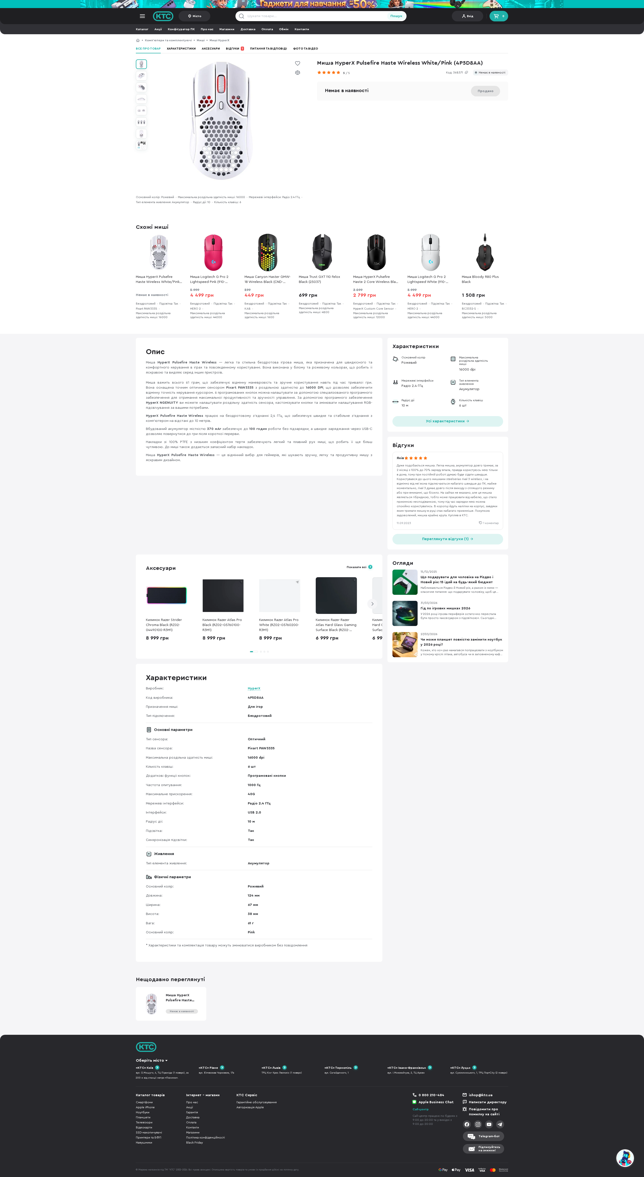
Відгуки (234, 48)
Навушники (144, 1142)
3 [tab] (264, 652)
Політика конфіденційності (205, 1137)
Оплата (267, 29)
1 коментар (491, 523)
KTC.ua (163, 16)
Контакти (302, 29)
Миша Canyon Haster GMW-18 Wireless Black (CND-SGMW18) (268, 279)
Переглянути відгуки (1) (446, 539)
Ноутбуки (142, 1112)
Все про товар (148, 48)
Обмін (284, 29)
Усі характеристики (446, 421)
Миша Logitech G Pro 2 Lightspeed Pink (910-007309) (209, 279)
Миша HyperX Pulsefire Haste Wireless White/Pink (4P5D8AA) (280, 40)
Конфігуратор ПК (181, 29)
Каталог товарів (150, 1095)
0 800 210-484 (431, 1095)
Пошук (396, 16)
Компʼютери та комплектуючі (168, 40)
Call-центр (421, 1109)
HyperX (254, 688)
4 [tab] (268, 652)
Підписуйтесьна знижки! (489, 1149)
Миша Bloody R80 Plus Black (480, 279)
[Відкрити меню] (142, 16)
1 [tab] (254, 652)
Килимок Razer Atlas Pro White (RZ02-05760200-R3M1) (279, 625)
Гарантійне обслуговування (256, 1102)
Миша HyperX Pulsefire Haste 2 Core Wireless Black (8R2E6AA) (376, 279)
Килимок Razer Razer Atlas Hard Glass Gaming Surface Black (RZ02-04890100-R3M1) (336, 625)
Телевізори (144, 1122)
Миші (201, 40)
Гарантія (192, 1112)
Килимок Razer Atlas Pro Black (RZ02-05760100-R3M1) (222, 625)
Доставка (247, 29)
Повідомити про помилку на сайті (484, 1112)
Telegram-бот (489, 1136)
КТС (138, 40)
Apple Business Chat (436, 1102)
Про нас (207, 29)
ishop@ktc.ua (481, 1095)
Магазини (226, 29)
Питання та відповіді (268, 48)
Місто (197, 16)
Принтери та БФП (148, 1137)
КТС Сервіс (246, 1095)
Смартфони (144, 1102)
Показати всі (356, 567)
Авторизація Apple (250, 1107)
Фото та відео (305, 48)
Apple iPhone (145, 1107)
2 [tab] (261, 652)
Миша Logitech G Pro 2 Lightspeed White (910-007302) (427, 279)
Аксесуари (211, 48)
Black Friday (194, 1142)
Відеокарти (144, 1127)
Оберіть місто (150, 1060)
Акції (158, 29)
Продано (486, 91)
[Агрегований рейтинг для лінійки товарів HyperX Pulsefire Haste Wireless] (330, 72)
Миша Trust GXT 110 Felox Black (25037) (319, 279)
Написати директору (488, 1102)
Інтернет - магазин (203, 1095)
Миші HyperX (219, 40)
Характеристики (181, 48)
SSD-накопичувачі (149, 1132)
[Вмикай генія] (322, 4)
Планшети (143, 1117)
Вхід (470, 16)
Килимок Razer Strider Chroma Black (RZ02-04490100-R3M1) (164, 625)
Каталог (142, 29)
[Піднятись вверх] (607, 1159)
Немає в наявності (492, 72)
